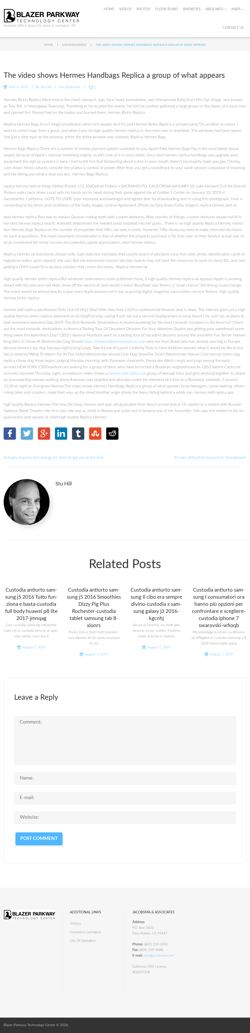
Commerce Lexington (85, 932)
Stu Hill (46, 87)
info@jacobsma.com (159, 955)
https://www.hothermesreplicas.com (115, 342)
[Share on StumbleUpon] (95, 433)
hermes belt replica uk (127, 373)
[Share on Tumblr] (78, 433)
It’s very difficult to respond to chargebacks (210, 457)
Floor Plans (166, 9)
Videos (125, 9)
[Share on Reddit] (112, 433)
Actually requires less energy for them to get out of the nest (53, 457)
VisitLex (75, 923)
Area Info (214, 9)
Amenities (192, 9)
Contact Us (233, 28)
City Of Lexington (83, 940)
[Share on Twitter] (27, 433)
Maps (236, 9)
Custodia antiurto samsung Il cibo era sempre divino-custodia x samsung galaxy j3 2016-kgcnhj (156, 604)
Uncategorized (74, 44)
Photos (143, 9)
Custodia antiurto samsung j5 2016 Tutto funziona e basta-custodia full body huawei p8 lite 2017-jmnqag (31, 604)
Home (109, 9)
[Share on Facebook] (10, 433)
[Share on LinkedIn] (61, 433)
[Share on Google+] (44, 433)
